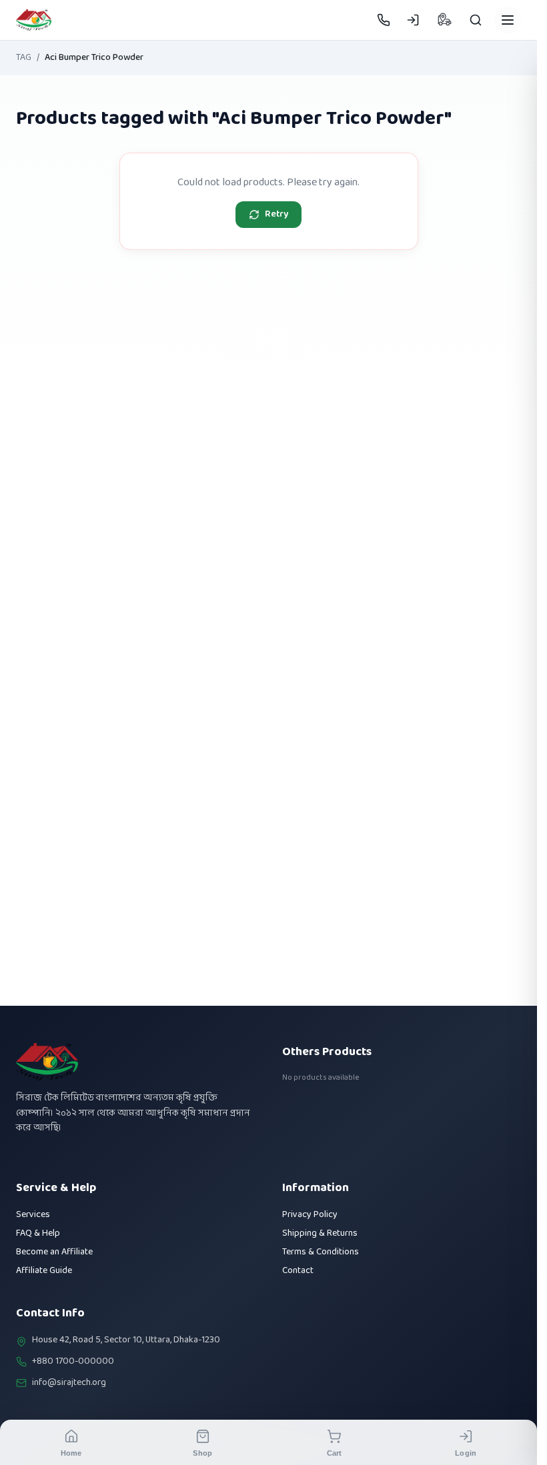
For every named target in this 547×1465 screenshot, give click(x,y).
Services (33, 1214)
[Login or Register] (413, 20)
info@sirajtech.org (69, 1383)
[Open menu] (507, 20)
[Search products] (476, 20)
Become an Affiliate (54, 1252)
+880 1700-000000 (73, 1361)
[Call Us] (384, 20)
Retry (276, 214)
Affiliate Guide (44, 1270)
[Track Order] (444, 20)
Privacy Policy (310, 1214)
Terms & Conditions (320, 1252)
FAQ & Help (38, 1233)
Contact (298, 1270)
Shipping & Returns (320, 1233)
